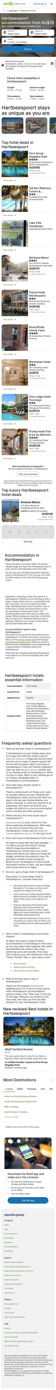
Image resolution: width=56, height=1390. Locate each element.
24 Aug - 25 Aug (14, 90)
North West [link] (13, 11)
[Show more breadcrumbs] (4, 10)
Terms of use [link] (9, 1313)
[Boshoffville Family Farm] (28, 341)
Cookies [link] (7, 1308)
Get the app (28, 1200)
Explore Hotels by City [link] (12, 1275)
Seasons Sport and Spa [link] (24, 967)
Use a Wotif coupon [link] (11, 1346)
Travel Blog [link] (8, 1288)
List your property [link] (11, 1234)
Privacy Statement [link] (11, 1304)
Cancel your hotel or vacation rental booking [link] (21, 1333)
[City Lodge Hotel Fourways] (28, 410)
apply (37, 1127)
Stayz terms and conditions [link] (14, 1317)
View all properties (28, 474)
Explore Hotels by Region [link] (13, 1262)
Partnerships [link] (9, 1238)
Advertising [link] (8, 1251)
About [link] (6, 1225)
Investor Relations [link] (11, 1247)
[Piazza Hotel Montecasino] (28, 306)
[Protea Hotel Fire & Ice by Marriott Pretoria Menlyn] (28, 445)
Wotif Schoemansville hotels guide (26, 640)
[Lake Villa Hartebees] (28, 236)
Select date (13, 33)
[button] (28, 180)
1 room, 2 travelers (17, 42)
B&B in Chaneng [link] (11, 1107)
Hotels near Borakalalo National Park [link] (20, 1101)
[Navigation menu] (51, 4)
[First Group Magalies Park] (28, 167)
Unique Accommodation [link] (13, 1284)
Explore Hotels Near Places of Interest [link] (18, 1271)
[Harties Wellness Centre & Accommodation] (28, 202)
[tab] (9, 1089)
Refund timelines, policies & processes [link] (18, 1341)
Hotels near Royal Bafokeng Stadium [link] (20, 1096)
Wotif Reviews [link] (9, 1293)
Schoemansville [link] (13, 822)
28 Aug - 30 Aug (14, 98)
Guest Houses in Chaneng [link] (15, 1112)
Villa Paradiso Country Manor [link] (26, 970)
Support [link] (7, 1328)
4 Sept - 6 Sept (37, 98)
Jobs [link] (6, 1229)
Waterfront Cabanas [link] (15, 759)
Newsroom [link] (8, 1242)
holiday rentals (30, 64)
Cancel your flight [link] (11, 1337)
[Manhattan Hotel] (28, 375)
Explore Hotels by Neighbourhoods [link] (17, 1267)
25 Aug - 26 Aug (36, 90)
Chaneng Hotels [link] (11, 1117)
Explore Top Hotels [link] (11, 1280)
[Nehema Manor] (28, 271)
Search (28, 49)
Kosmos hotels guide (27, 639)
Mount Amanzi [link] (30, 770)
